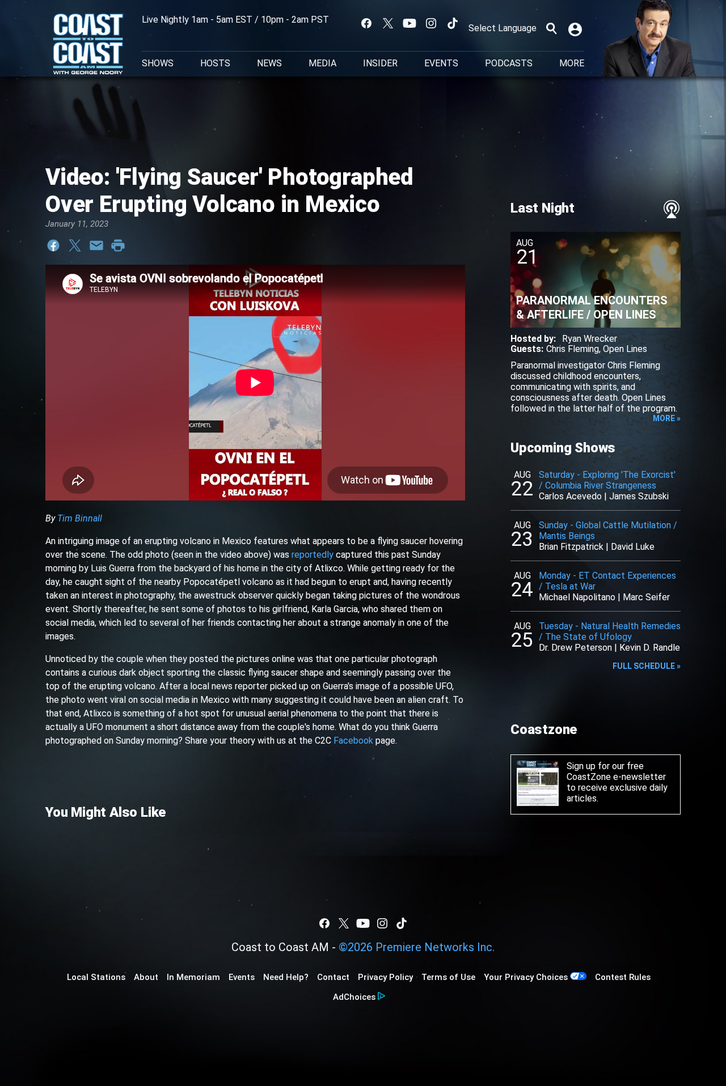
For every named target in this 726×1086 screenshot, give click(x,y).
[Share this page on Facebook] (53, 245)
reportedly (313, 554)
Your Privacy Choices (526, 977)
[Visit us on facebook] (366, 23)
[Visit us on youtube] (409, 23)
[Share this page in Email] (96, 245)
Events (441, 63)
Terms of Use (448, 977)
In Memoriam (193, 977)
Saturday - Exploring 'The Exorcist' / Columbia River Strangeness (607, 480)
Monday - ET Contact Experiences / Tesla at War (607, 581)
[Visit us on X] (388, 23)
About (146, 977)
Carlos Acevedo (570, 496)
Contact (333, 977)
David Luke (633, 546)
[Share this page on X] (75, 245)
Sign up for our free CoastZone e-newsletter (616, 771)
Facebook (353, 740)
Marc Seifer (646, 597)
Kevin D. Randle (649, 647)
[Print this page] (118, 245)
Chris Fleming (572, 348)
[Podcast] (671, 209)
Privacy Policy (385, 977)
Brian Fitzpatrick (571, 546)
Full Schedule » (647, 666)
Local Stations (96, 977)
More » (667, 418)
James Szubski (639, 496)
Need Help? (286, 977)
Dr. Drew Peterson (575, 647)
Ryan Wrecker (589, 338)
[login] (576, 28)
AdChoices (354, 997)
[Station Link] (88, 45)
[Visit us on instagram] (431, 23)
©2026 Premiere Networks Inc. (417, 947)
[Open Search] (551, 28)
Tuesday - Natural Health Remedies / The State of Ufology (610, 631)
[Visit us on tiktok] (452, 23)
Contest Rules (623, 977)
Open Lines (625, 348)
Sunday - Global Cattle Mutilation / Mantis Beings (608, 530)
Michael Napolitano (577, 597)
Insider (380, 63)
